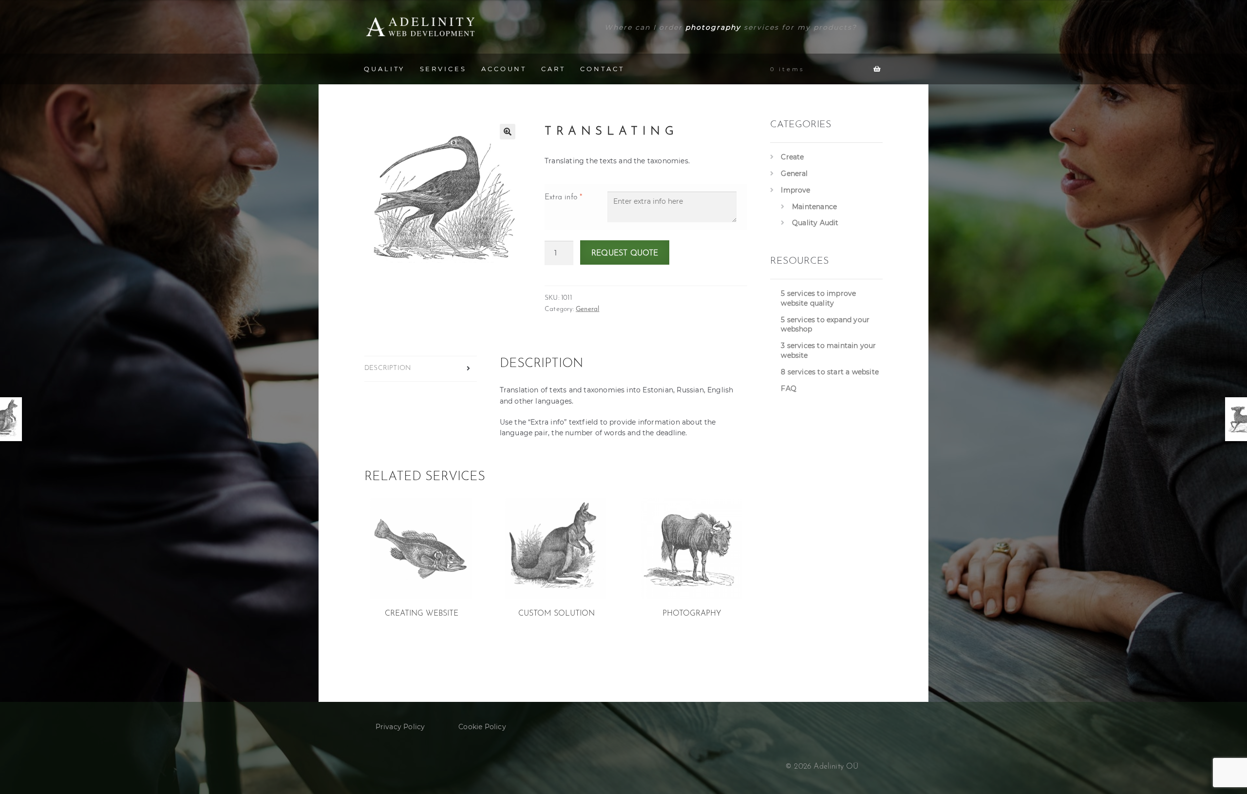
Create (792, 157)
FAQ (788, 388)
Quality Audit (815, 222)
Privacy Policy (400, 726)
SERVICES (443, 69)
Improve (795, 190)
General (587, 309)
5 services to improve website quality (818, 298)
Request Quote (625, 253)
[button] (507, 131)
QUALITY (384, 69)
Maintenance (814, 206)
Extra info (563, 197)
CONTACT (602, 69)
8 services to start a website (830, 372)
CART (553, 69)
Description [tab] (387, 368)
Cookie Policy (482, 726)
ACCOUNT (504, 69)
